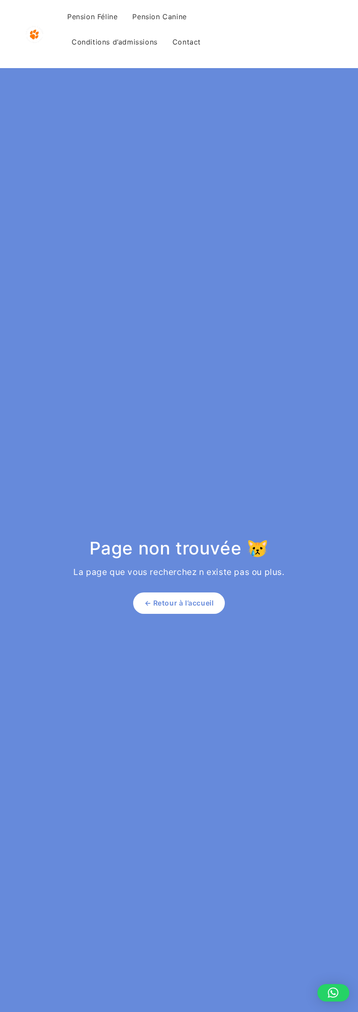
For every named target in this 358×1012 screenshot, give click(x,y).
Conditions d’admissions (115, 42)
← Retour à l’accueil (179, 603)
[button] (333, 993)
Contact (186, 42)
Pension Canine (159, 16)
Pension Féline (92, 16)
